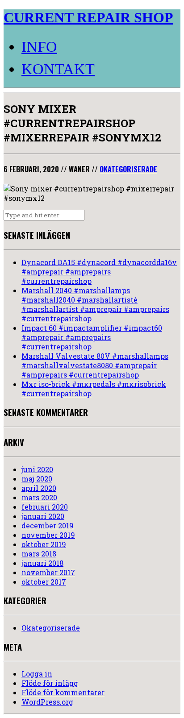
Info (39, 46)
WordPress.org (47, 701)
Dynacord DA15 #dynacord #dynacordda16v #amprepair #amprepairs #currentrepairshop (99, 271)
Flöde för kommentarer (63, 692)
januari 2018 (42, 563)
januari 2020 (42, 516)
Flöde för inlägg (49, 683)
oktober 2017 (43, 581)
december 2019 (47, 525)
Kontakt (58, 69)
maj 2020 (36, 478)
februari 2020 (44, 506)
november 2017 (48, 572)
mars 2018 (38, 553)
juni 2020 (37, 469)
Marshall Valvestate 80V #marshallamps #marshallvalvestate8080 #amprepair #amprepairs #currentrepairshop (94, 365)
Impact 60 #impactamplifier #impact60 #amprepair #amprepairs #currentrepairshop (91, 337)
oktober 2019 (43, 544)
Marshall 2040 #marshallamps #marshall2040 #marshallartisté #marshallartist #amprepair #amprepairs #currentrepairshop (95, 304)
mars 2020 (39, 497)
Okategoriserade (128, 169)
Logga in (36, 673)
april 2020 (38, 488)
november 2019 (48, 535)
